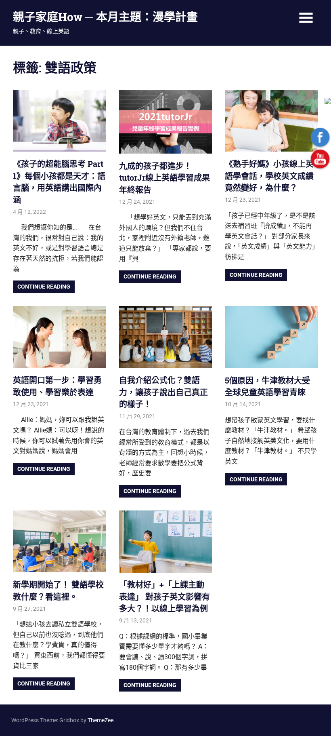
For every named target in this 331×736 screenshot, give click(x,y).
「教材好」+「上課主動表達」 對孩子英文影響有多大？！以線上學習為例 (164, 596)
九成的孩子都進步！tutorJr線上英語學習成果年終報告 (164, 177)
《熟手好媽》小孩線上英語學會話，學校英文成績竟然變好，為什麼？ (269, 175)
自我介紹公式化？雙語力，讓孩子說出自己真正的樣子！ (163, 392)
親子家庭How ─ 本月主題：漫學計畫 (105, 16)
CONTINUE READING (43, 286)
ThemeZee (100, 720)
